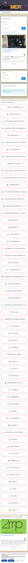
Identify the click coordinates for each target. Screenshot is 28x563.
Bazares (14, 227)
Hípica (14, 510)
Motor (14, 361)
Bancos (14, 340)
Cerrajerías (6, 19)
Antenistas (14, 503)
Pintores (14, 220)
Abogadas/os (14, 241)
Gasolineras (14, 418)
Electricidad (14, 326)
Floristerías (14, 404)
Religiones (14, 262)
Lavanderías (14, 397)
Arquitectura (14, 474)
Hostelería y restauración (14, 121)
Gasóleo (14, 425)
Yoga (14, 489)
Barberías (14, 460)
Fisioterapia (14, 234)
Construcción (14, 269)
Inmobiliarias (14, 185)
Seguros (14, 496)
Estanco (14, 439)
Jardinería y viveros (14, 163)
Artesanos (14, 135)
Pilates (14, 482)
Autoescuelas (14, 467)
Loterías (14, 390)
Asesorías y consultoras (14, 432)
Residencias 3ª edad (14, 354)
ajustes (12, 558)
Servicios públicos (14, 107)
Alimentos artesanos (14, 291)
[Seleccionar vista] (14, 32)
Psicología (14, 312)
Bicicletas (14, 453)
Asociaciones (14, 114)
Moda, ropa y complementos (14, 170)
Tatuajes (14, 333)
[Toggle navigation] (26, 5)
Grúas (14, 411)
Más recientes (6, 32)
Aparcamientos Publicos (14, 206)
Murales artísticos (14, 383)
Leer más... (14, 63)
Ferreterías (14, 376)
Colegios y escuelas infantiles (15, 255)
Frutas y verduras (14, 298)
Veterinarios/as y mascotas (14, 199)
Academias (14, 347)
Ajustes (17, 560)
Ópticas (14, 368)
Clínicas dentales (14, 284)
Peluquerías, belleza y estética (15, 178)
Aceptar (4, 560)
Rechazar (11, 560)
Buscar (4, 22)
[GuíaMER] (11, 5)
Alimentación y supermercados (15, 128)
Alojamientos (14, 149)
